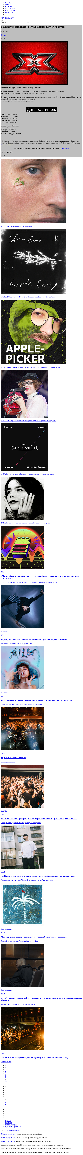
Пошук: (3, 22)
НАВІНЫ (8, 6)
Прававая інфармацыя (13, 1127)
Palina (3, 145)
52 (6, 1081)
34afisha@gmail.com (8, 1134)
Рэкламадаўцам (11, 1125)
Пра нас (8, 1121)
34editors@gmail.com (8, 1138)
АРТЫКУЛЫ (10, 8)
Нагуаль (10, 145)
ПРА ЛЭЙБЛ (10, 10)
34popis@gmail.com (13, 1130)
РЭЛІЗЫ (8, 3)
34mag (3, 35)
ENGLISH (9, 12)
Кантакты (8, 1123)
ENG (13, 18)
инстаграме (64, 148)
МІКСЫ (8, 4)
